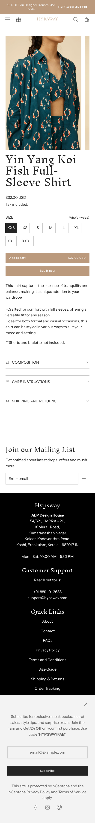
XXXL (27, 241)
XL (76, 227)
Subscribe (47, 770)
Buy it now (47, 271)
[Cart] (86, 19)
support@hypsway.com (47, 597)
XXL (11, 241)
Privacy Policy (38, 792)
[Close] (85, 704)
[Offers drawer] (18, 19)
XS (25, 227)
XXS (11, 227)
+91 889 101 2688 (47, 591)
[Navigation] (7, 19)
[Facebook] (35, 807)
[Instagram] (47, 807)
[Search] (75, 19)
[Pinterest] (59, 807)
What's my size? (79, 217)
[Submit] (83, 478)
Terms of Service (72, 792)
